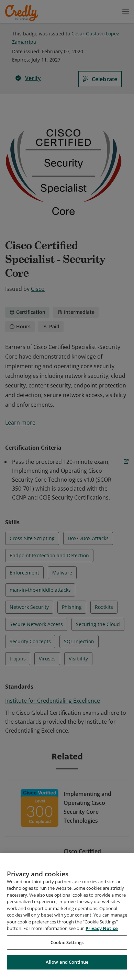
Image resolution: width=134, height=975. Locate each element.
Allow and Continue (67, 962)
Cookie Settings (67, 942)
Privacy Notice (102, 928)
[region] (67, 914)
